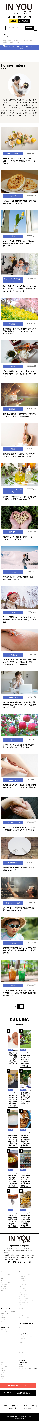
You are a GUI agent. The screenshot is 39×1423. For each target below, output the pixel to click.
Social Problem (6, 1272)
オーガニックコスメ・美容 (13, 490)
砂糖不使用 (22, 1352)
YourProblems (13, 697)
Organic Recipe (24, 1334)
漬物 (2, 1368)
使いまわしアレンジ (24, 1348)
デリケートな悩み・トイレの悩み (27, 1300)
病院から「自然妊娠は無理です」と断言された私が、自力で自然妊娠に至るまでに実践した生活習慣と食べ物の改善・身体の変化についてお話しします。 (12, 1058)
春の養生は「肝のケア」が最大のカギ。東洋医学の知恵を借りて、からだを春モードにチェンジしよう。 (19, 331)
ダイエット (22, 1282)
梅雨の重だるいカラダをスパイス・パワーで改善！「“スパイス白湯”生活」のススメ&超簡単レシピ (19, 160)
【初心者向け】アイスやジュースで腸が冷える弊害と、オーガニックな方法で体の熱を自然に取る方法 (19, 993)
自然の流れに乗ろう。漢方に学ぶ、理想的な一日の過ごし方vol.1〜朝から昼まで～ (19, 455)
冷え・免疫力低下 (23, 1284)
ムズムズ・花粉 (23, 1290)
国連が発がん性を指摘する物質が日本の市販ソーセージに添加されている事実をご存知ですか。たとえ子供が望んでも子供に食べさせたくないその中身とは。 (12, 1221)
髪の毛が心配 (22, 1296)
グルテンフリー (4, 1315)
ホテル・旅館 (4, 1331)
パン (2, 1364)
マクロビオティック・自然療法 (8, 1311)
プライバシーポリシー (24, 1408)
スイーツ (21, 1354)
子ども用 (21, 1350)
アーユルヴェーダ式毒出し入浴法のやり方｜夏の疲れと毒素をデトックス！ (19, 909)
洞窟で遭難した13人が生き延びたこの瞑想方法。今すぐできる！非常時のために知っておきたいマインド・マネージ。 (25, 1098)
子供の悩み (13, 655)
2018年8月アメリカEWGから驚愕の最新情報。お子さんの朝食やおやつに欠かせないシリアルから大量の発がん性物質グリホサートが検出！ (25, 1141)
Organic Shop (5, 1327)
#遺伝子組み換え (17, 40)
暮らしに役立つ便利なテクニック (13, 280)
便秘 (20, 1304)
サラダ (2, 1372)
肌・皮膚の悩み (23, 1280)
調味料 (2, 1376)
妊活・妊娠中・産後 (24, 1302)
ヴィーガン (3, 1321)
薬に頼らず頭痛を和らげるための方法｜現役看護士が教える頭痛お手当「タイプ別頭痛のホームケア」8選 (19, 704)
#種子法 (4, 40)
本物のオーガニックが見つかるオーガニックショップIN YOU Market (20, 47)
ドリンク (21, 1356)
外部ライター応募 (29, 1406)
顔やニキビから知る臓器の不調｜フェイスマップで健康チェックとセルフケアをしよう (19, 829)
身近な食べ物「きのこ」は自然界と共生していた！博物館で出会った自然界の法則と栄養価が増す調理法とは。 (25, 1221)
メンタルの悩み (23, 1288)
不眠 (20, 1286)
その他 (13, 572)
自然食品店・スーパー (6, 1333)
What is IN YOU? (23, 1362)
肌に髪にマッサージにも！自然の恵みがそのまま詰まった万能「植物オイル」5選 (19, 498)
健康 (13, 612)
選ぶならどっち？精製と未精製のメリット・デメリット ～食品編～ (19, 538)
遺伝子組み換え (4, 1284)
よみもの (23, 1049)
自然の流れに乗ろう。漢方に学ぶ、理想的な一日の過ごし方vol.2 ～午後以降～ (19, 415)
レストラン (3, 1329)
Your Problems (24, 1272)
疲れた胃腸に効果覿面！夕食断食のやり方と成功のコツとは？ (19, 869)
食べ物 (13, 366)
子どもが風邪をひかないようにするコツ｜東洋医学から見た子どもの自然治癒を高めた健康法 (19, 619)
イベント (21, 1325)
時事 (2, 1290)
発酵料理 (3, 1317)
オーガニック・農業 (5, 1274)
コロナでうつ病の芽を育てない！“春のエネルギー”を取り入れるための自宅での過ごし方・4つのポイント (19, 243)
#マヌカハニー (19, 42)
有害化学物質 (4, 1286)
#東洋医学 (4, 42)
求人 (20, 1327)
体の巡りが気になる (24, 1294)
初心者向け (13, 532)
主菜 (2, 1374)
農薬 (2, 1280)
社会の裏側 (3, 1288)
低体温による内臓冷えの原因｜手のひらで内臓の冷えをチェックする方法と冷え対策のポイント (19, 787)
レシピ (13, 196)
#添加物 (11, 42)
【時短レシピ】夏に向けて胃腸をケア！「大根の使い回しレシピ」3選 (19, 202)
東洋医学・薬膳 (4, 1313)
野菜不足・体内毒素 (13, 903)
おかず (2, 1378)
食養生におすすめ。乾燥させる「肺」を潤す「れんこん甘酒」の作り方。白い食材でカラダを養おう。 (12, 1141)
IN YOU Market (23, 1360)
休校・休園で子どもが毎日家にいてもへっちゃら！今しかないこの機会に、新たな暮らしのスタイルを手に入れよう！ (19, 288)
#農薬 (9, 40)
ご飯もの (3, 1370)
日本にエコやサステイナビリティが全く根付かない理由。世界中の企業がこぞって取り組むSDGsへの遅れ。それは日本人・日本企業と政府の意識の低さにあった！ (25, 1181)
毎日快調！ (13, 236)
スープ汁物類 (4, 1366)
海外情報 (21, 1315)
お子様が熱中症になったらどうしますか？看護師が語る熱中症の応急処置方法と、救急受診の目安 (19, 950)
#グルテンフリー (28, 40)
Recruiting (22, 1366)
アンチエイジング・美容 (13, 823)
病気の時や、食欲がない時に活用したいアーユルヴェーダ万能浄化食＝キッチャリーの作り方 (12, 1181)
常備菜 (2, 1362)
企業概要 (5, 1406)
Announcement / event (27, 1323)
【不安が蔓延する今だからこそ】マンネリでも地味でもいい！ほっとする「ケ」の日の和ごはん (19, 373)
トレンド (21, 1313)
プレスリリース (23, 1329)
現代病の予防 (22, 1276)
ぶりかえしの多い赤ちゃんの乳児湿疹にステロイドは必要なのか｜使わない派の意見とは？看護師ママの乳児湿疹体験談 (19, 662)
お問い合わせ (16, 1406)
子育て (21, 1311)
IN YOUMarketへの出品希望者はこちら (24, 21)
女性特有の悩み (23, 1278)
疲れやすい (22, 1292)
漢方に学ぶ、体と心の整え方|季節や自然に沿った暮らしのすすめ (19, 578)
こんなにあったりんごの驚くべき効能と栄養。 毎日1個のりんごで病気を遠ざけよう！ (19, 746)
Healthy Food (5, 1308)
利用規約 (10, 1408)
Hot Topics (23, 1308)
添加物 (2, 1278)
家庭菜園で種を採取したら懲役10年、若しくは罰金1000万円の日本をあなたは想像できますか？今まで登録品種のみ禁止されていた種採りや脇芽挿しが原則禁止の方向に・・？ (25, 1061)
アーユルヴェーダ (13, 153)
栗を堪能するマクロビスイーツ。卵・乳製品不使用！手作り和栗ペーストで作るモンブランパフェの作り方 (12, 1101)
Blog (21, 1364)
